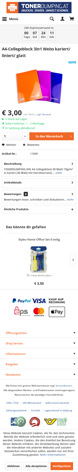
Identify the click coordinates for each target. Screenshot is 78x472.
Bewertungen (12, 194)
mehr (58, 173)
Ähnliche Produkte (16, 209)
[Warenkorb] (72, 19)
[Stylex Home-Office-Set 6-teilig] (39, 259)
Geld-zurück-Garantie (57, 403)
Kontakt (35, 410)
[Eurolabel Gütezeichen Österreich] (18, 421)
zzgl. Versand (44, 114)
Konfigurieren (62, 466)
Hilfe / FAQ (12, 403)
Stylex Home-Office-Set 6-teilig (39, 239)
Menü (13, 19)
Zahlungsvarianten (16, 410)
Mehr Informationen (53, 454)
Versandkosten (63, 385)
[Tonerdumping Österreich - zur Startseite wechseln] (39, 7)
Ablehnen (13, 466)
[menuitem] (10, 19)
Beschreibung (13, 163)
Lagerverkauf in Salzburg (58, 410)
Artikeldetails (13, 182)
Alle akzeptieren (36, 466)
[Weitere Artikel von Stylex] (72, 62)
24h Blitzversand (32, 403)
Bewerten (33, 145)
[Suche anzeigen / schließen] (51, 19)
